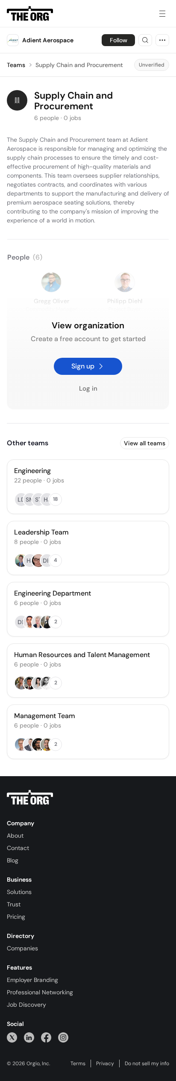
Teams (16, 64)
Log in (88, 388)
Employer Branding (32, 980)
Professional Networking (40, 992)
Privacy (105, 1063)
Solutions (19, 892)
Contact (18, 848)
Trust (14, 904)
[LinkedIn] (29, 1037)
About (15, 835)
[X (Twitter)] (12, 1037)
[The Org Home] (30, 13)
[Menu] (162, 13)
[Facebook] (46, 1037)
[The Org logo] (30, 797)
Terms (77, 1063)
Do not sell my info (147, 1063)
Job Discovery (26, 1004)
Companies (22, 948)
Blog (12, 860)
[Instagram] (63, 1037)
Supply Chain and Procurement (79, 65)
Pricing (16, 916)
